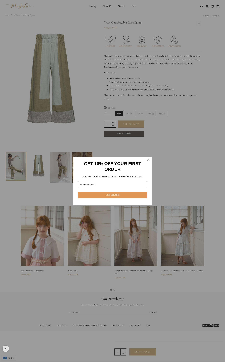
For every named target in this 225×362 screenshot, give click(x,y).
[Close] (148, 160)
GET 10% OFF (112, 195)
